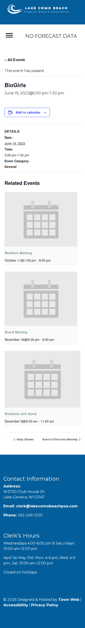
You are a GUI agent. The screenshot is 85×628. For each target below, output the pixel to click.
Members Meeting (18, 253)
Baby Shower (25, 439)
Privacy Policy (44, 605)
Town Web (68, 599)
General (11, 166)
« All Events (15, 59)
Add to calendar (28, 112)
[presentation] (41, 219)
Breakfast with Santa (21, 413)
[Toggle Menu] (9, 35)
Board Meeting (16, 332)
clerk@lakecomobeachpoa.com (47, 506)
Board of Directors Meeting (60, 439)
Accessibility (15, 605)
